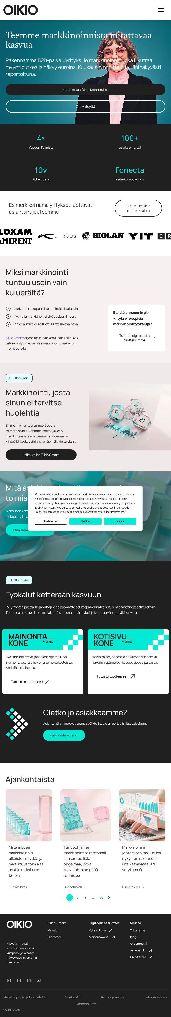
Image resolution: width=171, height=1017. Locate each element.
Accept (120, 521)
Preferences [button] (117, 512)
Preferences (50, 521)
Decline (85, 521)
